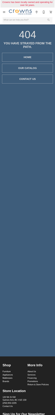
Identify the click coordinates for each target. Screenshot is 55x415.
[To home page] (20, 12)
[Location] (37, 12)
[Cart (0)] (51, 12)
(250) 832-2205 (9, 403)
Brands (6, 381)
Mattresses (7, 378)
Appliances (8, 375)
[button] (4, 12)
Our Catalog (27, 68)
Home (27, 57)
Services (31, 375)
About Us (32, 371)
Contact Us (27, 79)
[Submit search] (48, 20)
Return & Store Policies (38, 384)
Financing (32, 378)
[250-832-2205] (44, 12)
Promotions (33, 381)
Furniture (7, 371)
